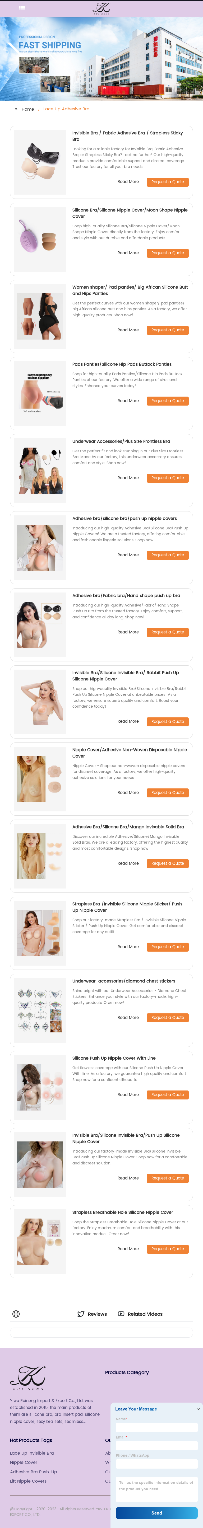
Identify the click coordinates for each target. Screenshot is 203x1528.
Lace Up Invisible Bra (32, 1453)
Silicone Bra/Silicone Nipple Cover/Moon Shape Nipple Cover (130, 213)
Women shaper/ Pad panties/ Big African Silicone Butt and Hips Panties (130, 290)
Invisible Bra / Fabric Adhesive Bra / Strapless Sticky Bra (127, 136)
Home (28, 109)
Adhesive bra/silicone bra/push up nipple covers (124, 518)
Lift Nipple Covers (28, 1481)
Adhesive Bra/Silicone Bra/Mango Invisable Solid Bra (128, 827)
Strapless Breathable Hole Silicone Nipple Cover (122, 1212)
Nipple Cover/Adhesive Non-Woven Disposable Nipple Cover (129, 753)
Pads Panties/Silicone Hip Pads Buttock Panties (122, 364)
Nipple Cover (23, 1462)
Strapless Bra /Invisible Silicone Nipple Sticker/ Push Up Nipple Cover (127, 907)
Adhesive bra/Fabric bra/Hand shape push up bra (126, 595)
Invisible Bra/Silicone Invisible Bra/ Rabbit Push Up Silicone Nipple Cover (125, 676)
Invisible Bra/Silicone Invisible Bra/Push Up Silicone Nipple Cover (126, 1138)
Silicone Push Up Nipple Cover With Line (114, 1058)
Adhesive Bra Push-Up (33, 1472)
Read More (128, 182)
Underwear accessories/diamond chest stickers (123, 981)
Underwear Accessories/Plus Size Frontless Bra (121, 441)
